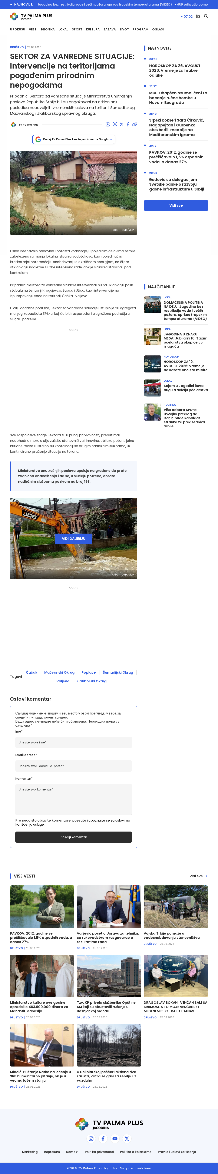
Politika (170, 405)
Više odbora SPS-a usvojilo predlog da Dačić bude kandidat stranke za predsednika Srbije (184, 418)
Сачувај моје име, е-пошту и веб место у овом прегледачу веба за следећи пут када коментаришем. (68, 715)
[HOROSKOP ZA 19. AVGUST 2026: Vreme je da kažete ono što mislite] (152, 363)
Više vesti (24, 876)
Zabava (109, 29)
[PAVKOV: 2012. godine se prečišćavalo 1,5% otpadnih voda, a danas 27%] (42, 906)
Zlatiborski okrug (91, 681)
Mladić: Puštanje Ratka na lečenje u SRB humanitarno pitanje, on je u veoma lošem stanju (40, 1076)
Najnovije (160, 48)
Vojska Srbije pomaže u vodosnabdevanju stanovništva (172, 935)
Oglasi (158, 29)
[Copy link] (134, 125)
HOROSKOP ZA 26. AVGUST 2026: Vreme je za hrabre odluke (175, 70)
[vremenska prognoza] (198, 16)
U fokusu (17, 29)
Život (124, 29)
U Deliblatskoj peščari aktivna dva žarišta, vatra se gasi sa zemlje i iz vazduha (106, 1076)
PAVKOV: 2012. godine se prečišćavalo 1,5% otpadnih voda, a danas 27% (176, 157)
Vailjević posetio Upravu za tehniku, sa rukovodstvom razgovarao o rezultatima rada (108, 937)
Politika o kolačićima (136, 1152)
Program (140, 29)
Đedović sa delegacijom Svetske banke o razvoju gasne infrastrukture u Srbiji (176, 184)
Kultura (93, 29)
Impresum (52, 1152)
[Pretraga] (206, 16)
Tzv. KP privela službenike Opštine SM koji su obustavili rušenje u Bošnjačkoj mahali (106, 1007)
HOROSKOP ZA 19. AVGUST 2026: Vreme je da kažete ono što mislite (186, 366)
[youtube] (115, 1138)
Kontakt (72, 1152)
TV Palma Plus (89, 1168)
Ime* (19, 731)
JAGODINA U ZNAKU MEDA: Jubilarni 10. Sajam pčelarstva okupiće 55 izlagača (185, 340)
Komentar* (24, 778)
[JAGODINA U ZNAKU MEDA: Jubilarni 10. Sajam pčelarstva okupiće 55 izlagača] (152, 336)
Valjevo (62, 681)
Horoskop (171, 356)
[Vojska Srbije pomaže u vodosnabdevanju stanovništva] (176, 906)
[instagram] (91, 1138)
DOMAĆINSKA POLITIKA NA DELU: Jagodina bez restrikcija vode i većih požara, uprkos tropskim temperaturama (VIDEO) (185, 311)
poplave (89, 672)
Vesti (33, 29)
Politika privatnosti (99, 1152)
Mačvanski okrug (59, 672)
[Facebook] (128, 124)
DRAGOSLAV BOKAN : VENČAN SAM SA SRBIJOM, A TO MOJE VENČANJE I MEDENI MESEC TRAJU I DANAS (175, 1007)
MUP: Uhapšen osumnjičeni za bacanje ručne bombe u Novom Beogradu (178, 98)
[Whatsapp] (107, 125)
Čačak (31, 672)
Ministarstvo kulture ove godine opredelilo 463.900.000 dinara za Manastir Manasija (39, 1007)
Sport (77, 29)
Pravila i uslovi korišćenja (177, 1152)
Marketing (30, 1152)
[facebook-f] (103, 1138)
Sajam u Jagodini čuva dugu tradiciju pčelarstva (186, 388)
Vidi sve (176, 205)
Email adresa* (26, 755)
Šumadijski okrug (118, 672)
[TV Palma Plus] (31, 16)
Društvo (17, 47)
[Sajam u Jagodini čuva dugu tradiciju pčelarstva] (152, 388)
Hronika (48, 29)
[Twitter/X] (121, 124)
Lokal (63, 29)
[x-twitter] (127, 1138)
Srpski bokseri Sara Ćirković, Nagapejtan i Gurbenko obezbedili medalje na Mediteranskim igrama (176, 127)
